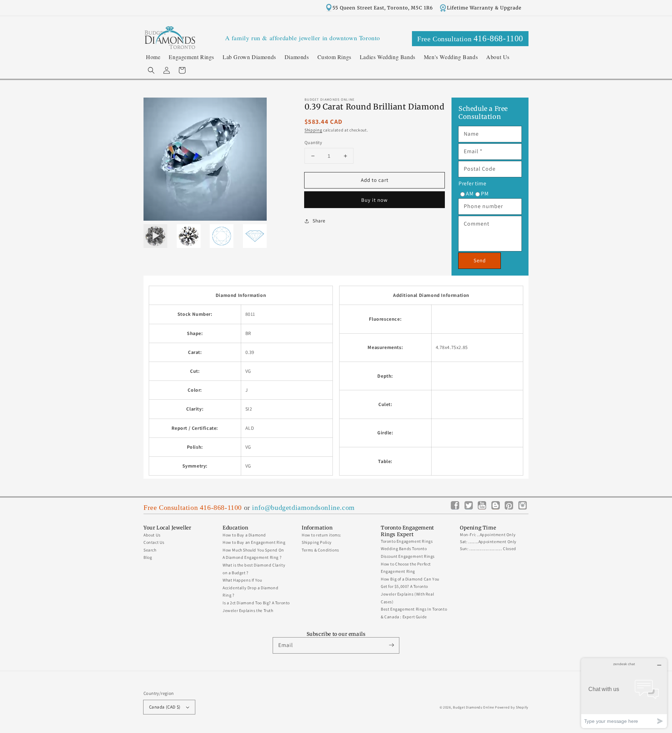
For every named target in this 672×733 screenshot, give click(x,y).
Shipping (313, 130)
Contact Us (154, 542)
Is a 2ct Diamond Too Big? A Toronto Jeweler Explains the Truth (256, 606)
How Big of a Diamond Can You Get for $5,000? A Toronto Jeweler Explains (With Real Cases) (410, 590)
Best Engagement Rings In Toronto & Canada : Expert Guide (414, 612)
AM (470, 193)
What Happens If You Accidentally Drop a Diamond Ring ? (250, 587)
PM (485, 193)
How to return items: (321, 535)
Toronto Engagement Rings (407, 541)
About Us (152, 535)
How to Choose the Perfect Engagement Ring (406, 567)
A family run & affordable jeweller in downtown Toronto (302, 38)
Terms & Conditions (320, 550)
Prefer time (472, 183)
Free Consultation (470, 38)
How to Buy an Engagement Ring (254, 542)
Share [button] (319, 221)
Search (150, 550)
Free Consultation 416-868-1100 (193, 507)
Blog (148, 557)
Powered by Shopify (511, 707)
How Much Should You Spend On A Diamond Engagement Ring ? (253, 553)
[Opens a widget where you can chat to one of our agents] (624, 693)
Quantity (313, 142)
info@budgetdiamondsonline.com (303, 507)
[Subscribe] (391, 645)
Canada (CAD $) (165, 707)
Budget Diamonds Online (473, 707)
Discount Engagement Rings (408, 556)
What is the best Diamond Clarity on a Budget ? (254, 568)
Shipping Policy (317, 542)
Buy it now (374, 200)
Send (480, 260)
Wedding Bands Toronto (404, 548)
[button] (151, 70)
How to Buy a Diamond (244, 535)
